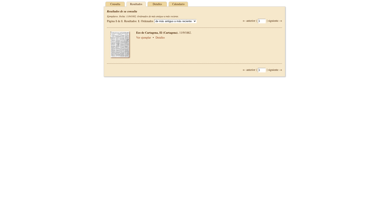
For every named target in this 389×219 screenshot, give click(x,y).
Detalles (157, 4)
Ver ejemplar (143, 37)
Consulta (115, 4)
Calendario (178, 4)
